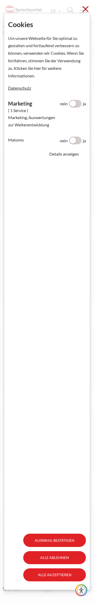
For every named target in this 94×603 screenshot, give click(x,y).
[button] (67, 154)
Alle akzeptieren (55, 575)
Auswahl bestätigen (54, 540)
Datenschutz (19, 87)
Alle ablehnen (54, 557)
